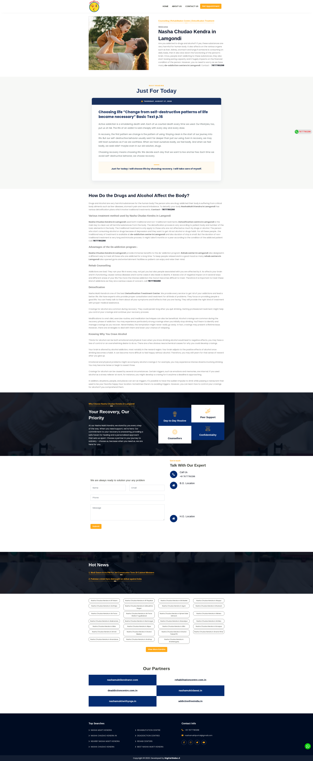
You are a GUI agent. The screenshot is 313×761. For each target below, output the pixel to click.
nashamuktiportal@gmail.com (198, 735)
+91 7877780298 (187, 476)
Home (165, 6)
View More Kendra (156, 649)
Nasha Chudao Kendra (102, 746)
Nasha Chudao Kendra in (104, 735)
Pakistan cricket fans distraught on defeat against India (116, 579)
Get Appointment (210, 6)
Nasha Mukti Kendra (101, 730)
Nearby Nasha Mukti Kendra (105, 741)
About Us (177, 6)
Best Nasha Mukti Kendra (150, 746)
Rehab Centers (144, 741)
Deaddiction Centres (148, 735)
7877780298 (305, 131)
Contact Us (191, 6)
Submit (96, 526)
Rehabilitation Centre (148, 730)
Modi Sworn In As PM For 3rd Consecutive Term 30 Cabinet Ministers (122, 573)
